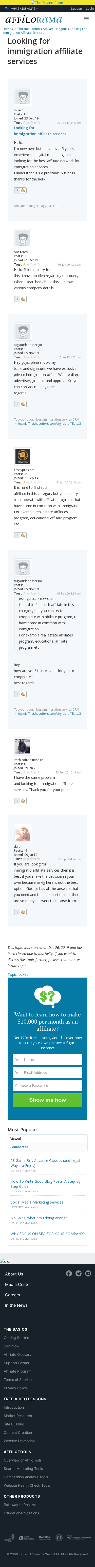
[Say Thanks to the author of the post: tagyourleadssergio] (20, 404)
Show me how (47, 1100)
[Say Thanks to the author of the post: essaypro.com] (20, 535)
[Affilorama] (33, 18)
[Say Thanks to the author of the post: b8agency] (20, 299)
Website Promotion (19, 1441)
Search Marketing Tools (23, 1468)
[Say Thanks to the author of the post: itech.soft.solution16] (20, 801)
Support (76, 8)
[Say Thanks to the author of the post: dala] (20, 912)
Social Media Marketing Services (37, 1202)
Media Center (18, 1284)
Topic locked (18, 974)
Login (90, 8)
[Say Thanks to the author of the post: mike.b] (20, 190)
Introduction (14, 1407)
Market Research (18, 1415)
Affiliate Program (17, 1371)
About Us (14, 1273)
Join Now (11, 1346)
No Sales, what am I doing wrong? (39, 1217)
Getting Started (16, 1337)
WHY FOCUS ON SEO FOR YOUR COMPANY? (48, 1233)
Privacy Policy (15, 1388)
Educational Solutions (21, 1513)
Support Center (16, 1363)
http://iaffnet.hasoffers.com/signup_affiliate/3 (48, 423)
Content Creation (18, 1432)
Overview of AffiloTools (23, 1460)
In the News (16, 1305)
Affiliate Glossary (17, 1354)
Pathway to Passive (20, 1504)
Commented (19, 1147)
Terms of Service (18, 1379)
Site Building (14, 1424)
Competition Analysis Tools (26, 1477)
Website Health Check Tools (27, 1485)
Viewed (15, 1138)
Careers (12, 1294)
